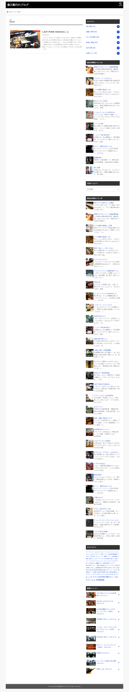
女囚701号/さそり (100, 316)
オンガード (112, 563)
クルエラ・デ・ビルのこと (103, 78)
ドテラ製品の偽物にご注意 (103, 225)
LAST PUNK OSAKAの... (102, 384)
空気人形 (97, 282)
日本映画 (100, 580)
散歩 (103, 565)
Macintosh (89, 565)
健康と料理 (91, 32)
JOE (102, 554)
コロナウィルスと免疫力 (102, 441)
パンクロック (92, 561)
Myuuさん (92, 563)
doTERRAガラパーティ (102, 429)
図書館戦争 (97, 157)
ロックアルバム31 (107, 574)
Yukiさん (91, 558)
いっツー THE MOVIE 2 (102, 135)
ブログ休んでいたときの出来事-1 (106, 594)
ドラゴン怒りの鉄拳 (101, 531)
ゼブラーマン (98, 407)
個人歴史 (90, 26)
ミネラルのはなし (100, 463)
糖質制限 (114, 554)
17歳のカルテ (98, 497)
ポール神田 (103, 563)
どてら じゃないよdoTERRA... (104, 395)
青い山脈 (97, 167)
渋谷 (93, 556)
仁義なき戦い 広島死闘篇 (102, 350)
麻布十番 (99, 565)
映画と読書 (92, 42)
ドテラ (95, 577)
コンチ (102, 558)
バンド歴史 (93, 572)
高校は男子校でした (101, 339)
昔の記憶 (112, 572)
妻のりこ (110, 577)
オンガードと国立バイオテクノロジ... (106, 361)
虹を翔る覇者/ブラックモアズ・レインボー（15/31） (106, 611)
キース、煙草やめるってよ (103, 146)
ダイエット (102, 552)
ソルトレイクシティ (110, 552)
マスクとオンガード (101, 259)
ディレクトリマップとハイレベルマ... (106, 520)
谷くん (87, 563)
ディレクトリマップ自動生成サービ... (106, 271)
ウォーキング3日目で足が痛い (107, 662)
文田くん (112, 558)
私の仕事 (90, 48)
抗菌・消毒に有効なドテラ (103, 418)
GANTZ (103, 653)
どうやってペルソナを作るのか (104, 112)
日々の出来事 (92, 37)
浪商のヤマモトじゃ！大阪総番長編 (106, 67)
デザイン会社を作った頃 (102, 509)
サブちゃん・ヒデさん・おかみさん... (106, 452)
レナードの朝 (98, 123)
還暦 (107, 563)
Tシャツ (98, 554)
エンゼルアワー (114, 561)
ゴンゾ (116, 574)
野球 (108, 558)
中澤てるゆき (108, 567)
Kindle (103, 570)
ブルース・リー (99, 556)
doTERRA (102, 577)
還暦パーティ (107, 556)
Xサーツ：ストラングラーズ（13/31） (106, 646)
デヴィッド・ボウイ (112, 570)
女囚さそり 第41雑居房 (102, 373)
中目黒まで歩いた (106, 619)
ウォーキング (89, 552)
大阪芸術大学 (99, 567)
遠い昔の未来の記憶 (95, 570)
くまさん (96, 552)
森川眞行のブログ (18, 4)
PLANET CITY (104, 572)
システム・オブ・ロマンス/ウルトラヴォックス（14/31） (107, 629)
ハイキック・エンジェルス (103, 305)
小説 (98, 572)
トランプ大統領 (107, 554)
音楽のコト (91, 53)
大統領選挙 (115, 556)
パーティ (94, 565)
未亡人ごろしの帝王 (101, 101)
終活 (116, 565)
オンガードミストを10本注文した (105, 293)
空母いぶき (104, 669)
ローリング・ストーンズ (103, 561)
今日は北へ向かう (106, 637)
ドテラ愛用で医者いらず (102, 89)
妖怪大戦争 (97, 475)
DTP (105, 558)
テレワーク (97, 558)
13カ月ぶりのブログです (105, 602)
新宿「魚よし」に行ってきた (104, 248)
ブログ (114, 567)
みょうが (89, 577)
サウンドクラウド (110, 565)
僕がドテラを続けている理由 (104, 203)
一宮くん (92, 567)
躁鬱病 (97, 563)
